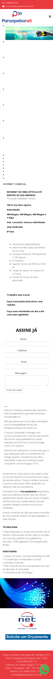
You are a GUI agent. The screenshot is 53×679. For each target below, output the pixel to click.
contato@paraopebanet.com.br (19, 6)
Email (23, 361)
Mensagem (20, 373)
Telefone (21, 350)
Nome (23, 339)
